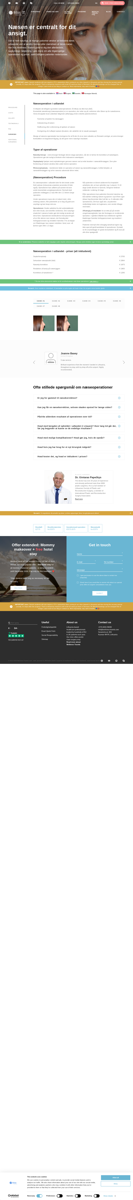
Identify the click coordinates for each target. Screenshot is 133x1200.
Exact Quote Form (48, 631)
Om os (23, 12)
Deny (116, 1184)
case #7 (41, 306)
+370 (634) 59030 (73, 3)
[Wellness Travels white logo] (15, 13)
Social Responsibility (50, 635)
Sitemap (45, 639)
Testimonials (13, 123)
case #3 (71, 301)
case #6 (117, 301)
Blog (108, 11)
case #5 (102, 301)
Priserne (82, 11)
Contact (121, 11)
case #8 (56, 306)
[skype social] (124, 661)
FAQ (9, 129)
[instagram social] (116, 661)
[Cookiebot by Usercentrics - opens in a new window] (13, 1196)
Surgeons (12, 134)
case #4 (87, 301)
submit (99, 593)
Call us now (59, 3)
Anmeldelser (52, 11)
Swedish (77, 93)
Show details (108, 1196)
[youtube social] (109, 661)
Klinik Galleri (68, 12)
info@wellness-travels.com (108, 629)
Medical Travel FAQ (95, 13)
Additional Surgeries (12, 141)
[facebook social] (102, 661)
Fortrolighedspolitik (49, 627)
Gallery (11, 118)
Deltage (18, 588)
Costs (10, 113)
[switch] (60, 1196)
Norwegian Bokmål (90, 93)
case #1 (41, 301)
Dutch (61, 93)
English (68, 93)
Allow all (116, 1177)
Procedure (12, 107)
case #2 (56, 301)
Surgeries (35, 11)
